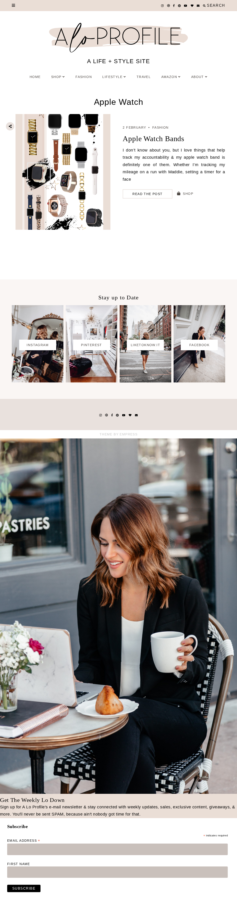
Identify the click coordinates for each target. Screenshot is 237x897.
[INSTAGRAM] (37, 381)
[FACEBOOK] (199, 381)
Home (35, 77)
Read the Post (147, 194)
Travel (144, 77)
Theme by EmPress (118, 434)
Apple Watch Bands (153, 138)
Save (14, 152)
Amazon (169, 77)
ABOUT (197, 77)
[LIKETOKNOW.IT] (145, 381)
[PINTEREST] (91, 381)
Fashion (83, 77)
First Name (18, 864)
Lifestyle (112, 77)
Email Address (23, 840)
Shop (56, 77)
